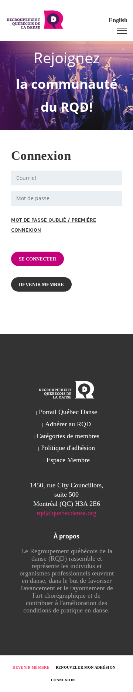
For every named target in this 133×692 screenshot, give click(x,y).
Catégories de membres (68, 436)
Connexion (63, 680)
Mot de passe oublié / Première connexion (53, 225)
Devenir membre (31, 667)
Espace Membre (68, 460)
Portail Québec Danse (68, 412)
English (118, 20)
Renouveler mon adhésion (86, 667)
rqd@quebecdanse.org (66, 513)
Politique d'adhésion (68, 447)
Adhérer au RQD (68, 424)
